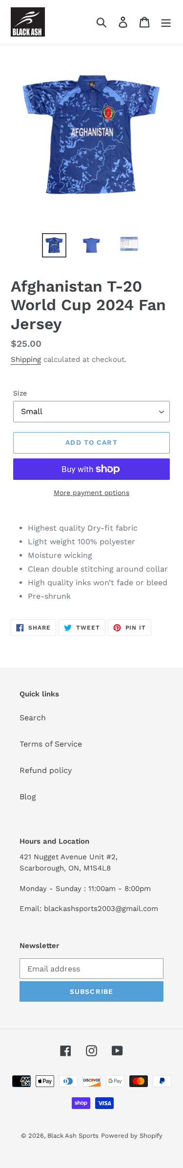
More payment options (91, 492)
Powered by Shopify (132, 1135)
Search (33, 717)
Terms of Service (51, 744)
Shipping (26, 359)
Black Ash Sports (73, 1135)
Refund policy (46, 770)
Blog (28, 796)
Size (20, 393)
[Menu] (166, 22)
